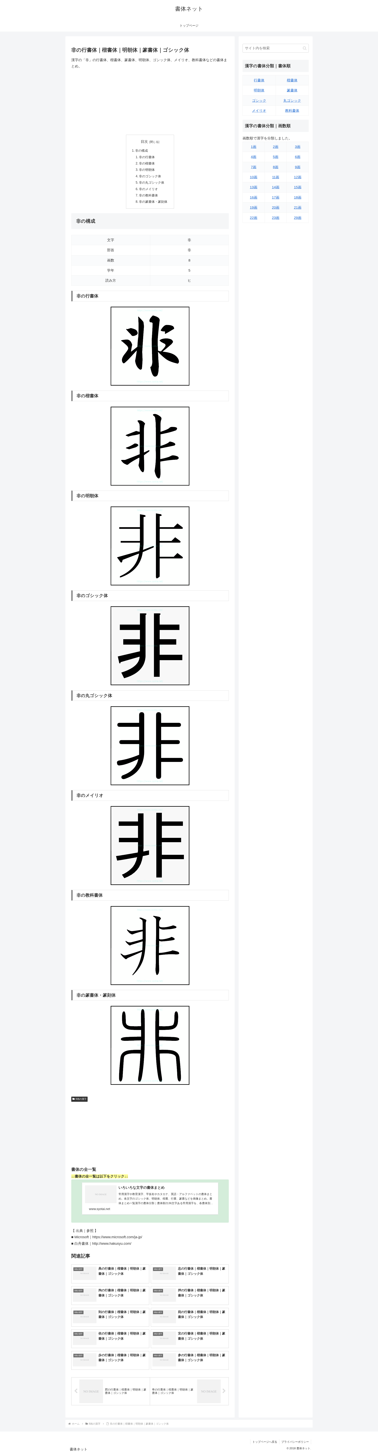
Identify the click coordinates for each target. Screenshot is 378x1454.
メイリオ (259, 111)
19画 (253, 208)
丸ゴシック (292, 101)
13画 (253, 187)
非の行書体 (147, 157)
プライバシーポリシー (295, 1441)
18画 (297, 197)
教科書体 (292, 111)
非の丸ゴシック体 (151, 182)
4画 (253, 157)
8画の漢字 (81, 1099)
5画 (275, 157)
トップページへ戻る (264, 1441)
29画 (297, 218)
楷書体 (292, 80)
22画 (253, 218)
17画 (275, 197)
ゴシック (259, 101)
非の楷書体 (147, 163)
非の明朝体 (147, 169)
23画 (275, 218)
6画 (297, 157)
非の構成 (141, 150)
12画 (297, 177)
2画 (275, 147)
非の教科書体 (148, 195)
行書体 (259, 80)
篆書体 (292, 91)
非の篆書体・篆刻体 (153, 201)
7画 (253, 167)
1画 (253, 147)
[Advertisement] (150, 102)
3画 (297, 147)
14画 (275, 187)
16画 (253, 197)
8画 (275, 167)
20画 (275, 208)
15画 (297, 187)
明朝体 (259, 91)
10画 (253, 177)
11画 (275, 177)
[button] (304, 48)
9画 (297, 167)
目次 (144, 142)
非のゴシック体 (150, 176)
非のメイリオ (148, 189)
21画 (297, 208)
